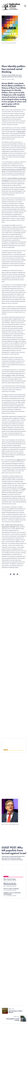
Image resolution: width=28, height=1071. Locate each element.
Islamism (8, 375)
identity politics (21, 131)
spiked (9, 79)
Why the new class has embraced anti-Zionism (10, 884)
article (18, 459)
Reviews (4, 79)
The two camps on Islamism (11, 888)
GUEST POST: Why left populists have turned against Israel (14, 850)
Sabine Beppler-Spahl (14, 824)
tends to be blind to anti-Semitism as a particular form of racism (14, 169)
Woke (13, 79)
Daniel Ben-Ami (12, 42)
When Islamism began (9, 879)
